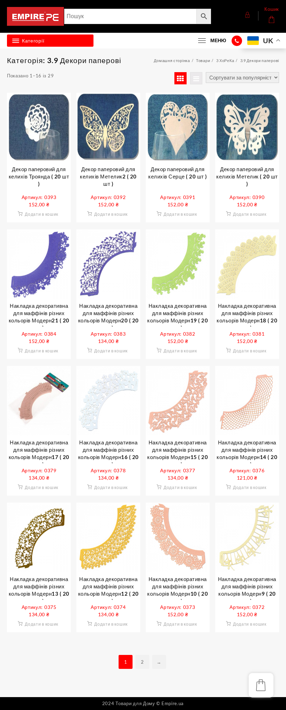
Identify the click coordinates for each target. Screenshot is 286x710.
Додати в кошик (41, 214)
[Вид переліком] (196, 78)
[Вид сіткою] (180, 78)
